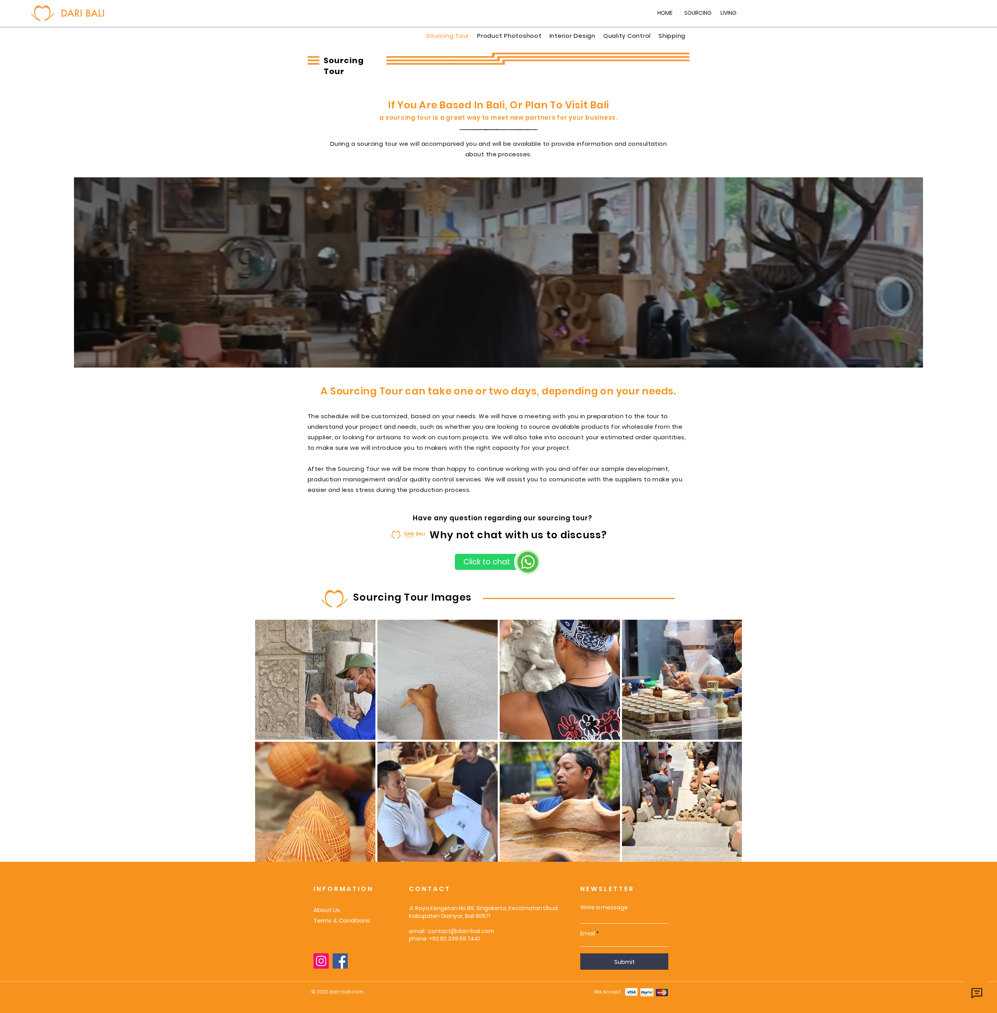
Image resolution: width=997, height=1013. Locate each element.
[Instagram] (321, 961)
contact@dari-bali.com (461, 931)
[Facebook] (340, 961)
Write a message (604, 907)
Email (587, 933)
